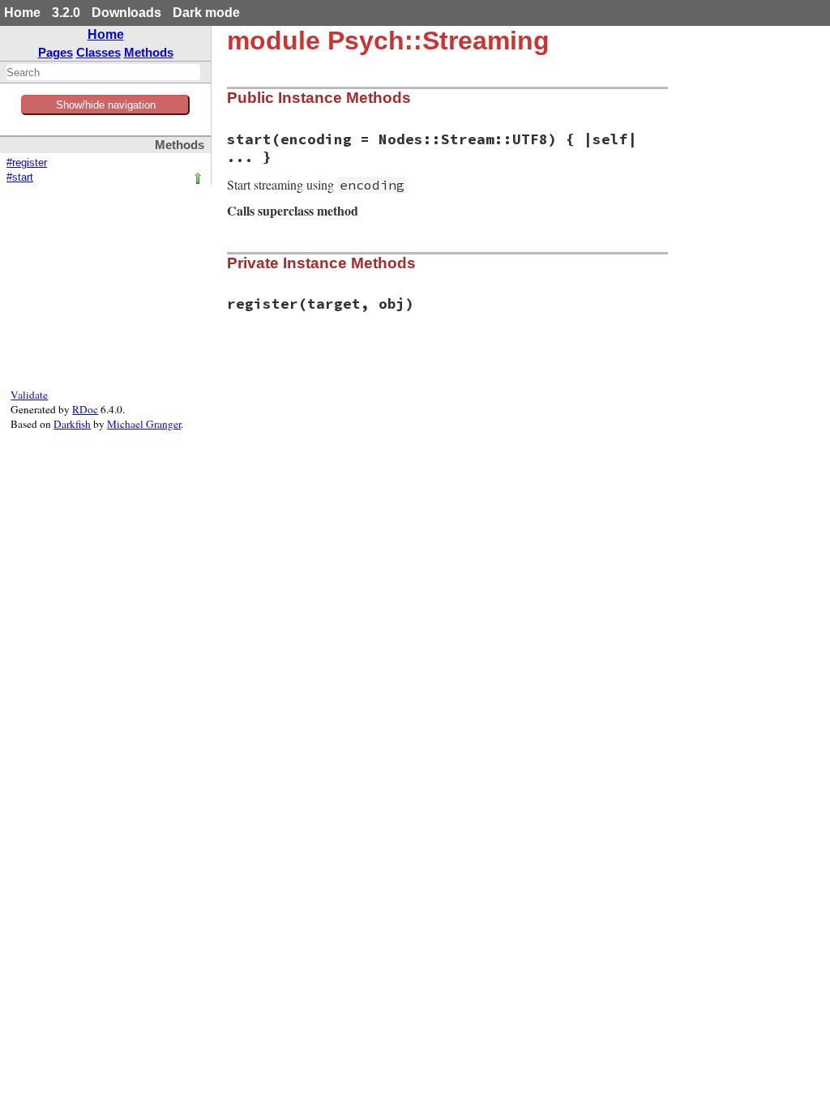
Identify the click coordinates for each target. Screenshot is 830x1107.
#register (26, 163)
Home (22, 12)
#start (19, 177)
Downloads (126, 12)
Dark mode (206, 12)
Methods (148, 52)
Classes (98, 52)
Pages (55, 52)
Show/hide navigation (106, 105)
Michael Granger (144, 424)
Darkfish (72, 424)
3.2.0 (66, 12)
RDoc (85, 409)
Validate (29, 394)
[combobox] (103, 72)
